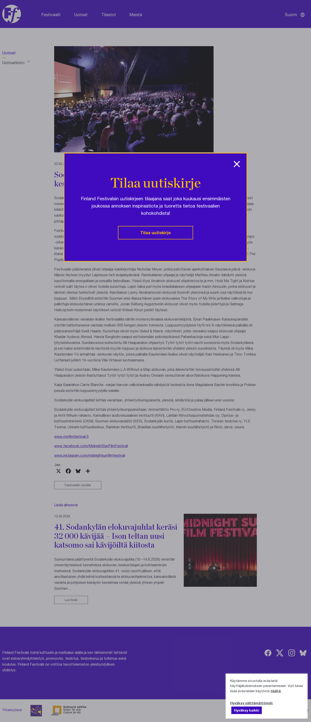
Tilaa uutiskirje (155, 232)
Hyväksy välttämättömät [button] (251, 703)
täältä (275, 691)
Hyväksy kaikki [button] (246, 710)
